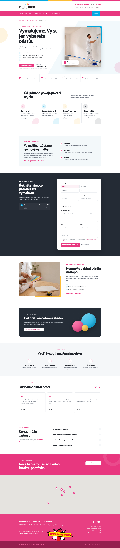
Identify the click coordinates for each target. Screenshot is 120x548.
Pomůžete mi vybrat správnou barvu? (63, 440)
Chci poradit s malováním (74, 293)
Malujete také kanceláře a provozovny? (63, 445)
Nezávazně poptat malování (93, 463)
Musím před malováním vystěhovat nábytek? (65, 434)
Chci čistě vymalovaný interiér (34, 161)
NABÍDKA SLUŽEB (24, 521)
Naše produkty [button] (40, 13)
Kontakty (97, 7)
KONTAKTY (42, 525)
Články (86, 7)
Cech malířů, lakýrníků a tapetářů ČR (92, 532)
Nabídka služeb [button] (25, 13)
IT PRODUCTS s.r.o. (95, 544)
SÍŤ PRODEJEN (48, 521)
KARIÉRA (36, 525)
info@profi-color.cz (33, 533)
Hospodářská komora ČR (95, 530)
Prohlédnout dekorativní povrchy (34, 329)
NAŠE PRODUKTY (37, 521)
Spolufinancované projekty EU (94, 528)
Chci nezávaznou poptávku (26, 65)
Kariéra (91, 7)
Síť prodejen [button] (54, 13)
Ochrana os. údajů (59, 525)
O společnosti (79, 7)
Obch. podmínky (50, 525)
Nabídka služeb (33, 20)
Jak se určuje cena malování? (60, 429)
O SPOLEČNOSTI (23, 525)
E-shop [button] (96, 13)
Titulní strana (24, 20)
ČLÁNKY (31, 525)
